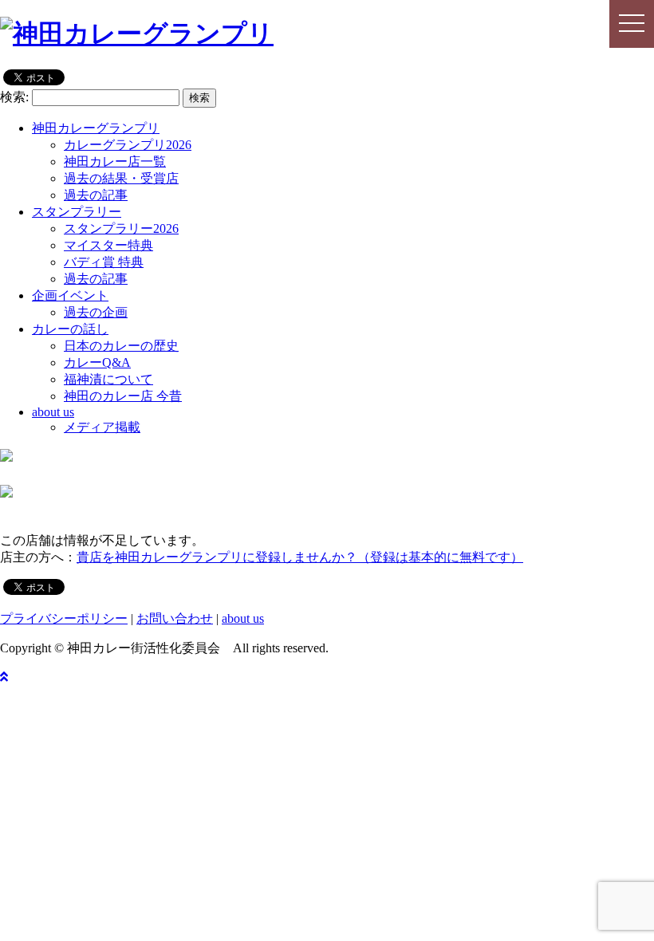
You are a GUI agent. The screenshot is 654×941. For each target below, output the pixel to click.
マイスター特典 (108, 245)
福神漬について (108, 379)
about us (53, 412)
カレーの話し (70, 329)
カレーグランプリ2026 (127, 145)
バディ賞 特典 (104, 262)
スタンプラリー (76, 212)
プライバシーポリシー (64, 618)
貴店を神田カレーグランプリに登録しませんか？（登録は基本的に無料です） (300, 557)
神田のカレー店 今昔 (123, 396)
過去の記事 (96, 195)
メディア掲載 (102, 427)
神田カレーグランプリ (96, 128)
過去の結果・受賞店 (121, 178)
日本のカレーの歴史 (121, 345)
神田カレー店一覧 (115, 161)
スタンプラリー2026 (121, 228)
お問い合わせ (174, 618)
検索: (14, 97)
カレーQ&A (97, 362)
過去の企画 (96, 312)
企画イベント (70, 295)
